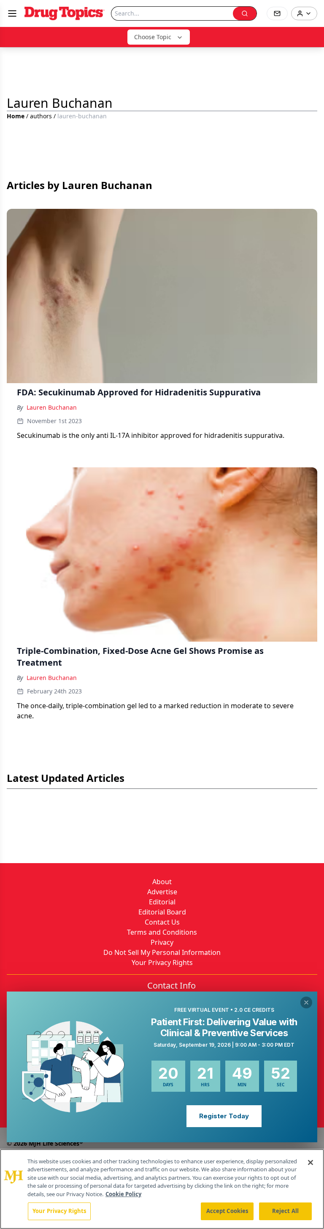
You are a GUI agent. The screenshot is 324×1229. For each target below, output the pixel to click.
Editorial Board (162, 912)
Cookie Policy (123, 1194)
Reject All (285, 1211)
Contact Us (162, 922)
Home (15, 116)
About (162, 881)
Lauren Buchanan (52, 407)
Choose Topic (152, 37)
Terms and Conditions (162, 932)
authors (41, 116)
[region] (162, 1189)
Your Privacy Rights (162, 962)
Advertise (162, 891)
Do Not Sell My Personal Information (162, 952)
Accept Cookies (227, 1211)
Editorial (162, 901)
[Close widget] (306, 1002)
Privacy (162, 942)
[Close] (310, 1162)
